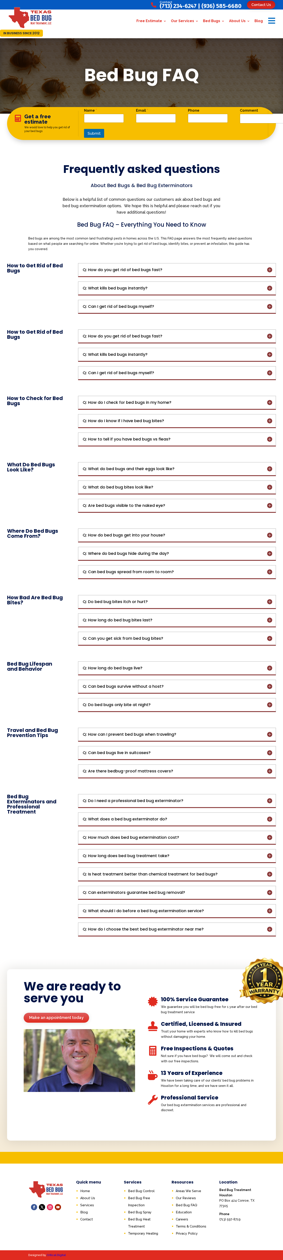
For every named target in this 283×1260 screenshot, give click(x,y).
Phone (193, 110)
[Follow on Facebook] (34, 1207)
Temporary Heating (143, 1233)
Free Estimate (149, 21)
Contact (86, 1219)
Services (87, 1205)
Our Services (182, 21)
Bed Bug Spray (139, 1212)
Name (90, 110)
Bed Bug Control (141, 1191)
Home (85, 1191)
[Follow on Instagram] (50, 1207)
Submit (94, 133)
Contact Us (261, 5)
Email (142, 110)
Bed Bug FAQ (186, 1205)
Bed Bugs (211, 21)
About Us (237, 21)
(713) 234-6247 (178, 6)
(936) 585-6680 (221, 6)
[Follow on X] (42, 1207)
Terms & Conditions (191, 1226)
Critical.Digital (56, 1255)
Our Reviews (186, 1198)
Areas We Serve (188, 1191)
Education (184, 1212)
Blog (258, 21)
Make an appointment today (56, 1017)
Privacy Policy (187, 1233)
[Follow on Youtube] (58, 1207)
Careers (182, 1219)
